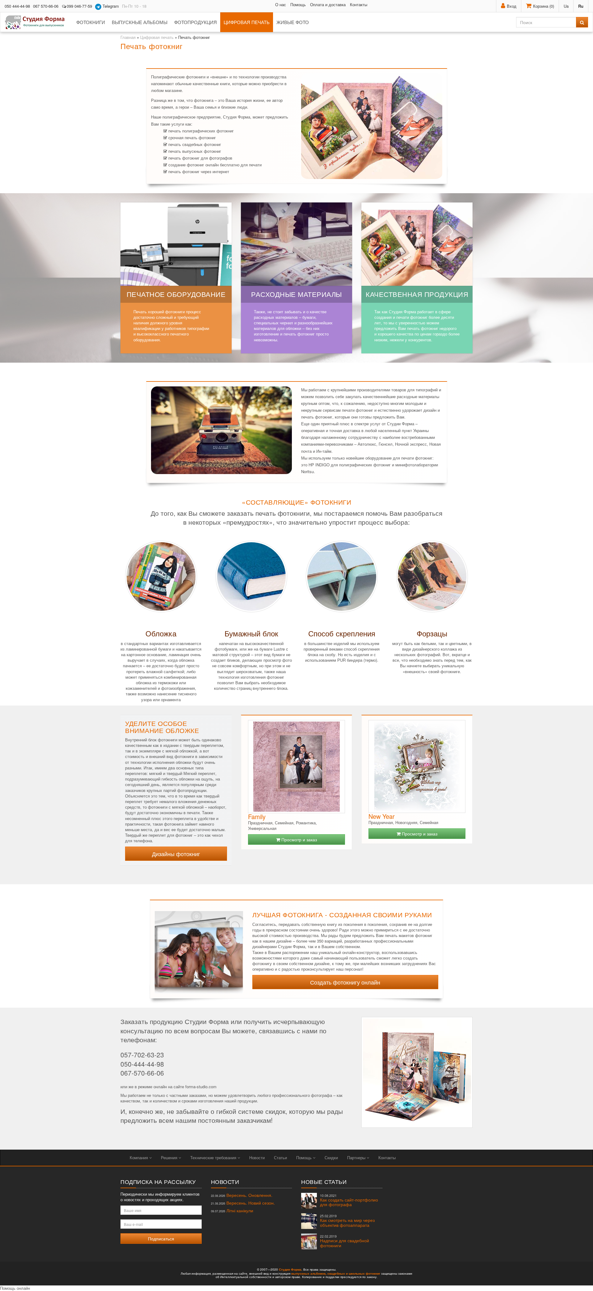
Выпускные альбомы (139, 22)
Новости (257, 1157)
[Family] (296, 767)
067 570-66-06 (45, 6)
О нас (280, 4)
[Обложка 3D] (199, 949)
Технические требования (214, 1157)
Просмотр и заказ (298, 839)
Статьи (280, 1157)
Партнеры (357, 1157)
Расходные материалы (296, 294)
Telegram (110, 6)
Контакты (358, 4)
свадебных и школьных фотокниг (353, 1273)
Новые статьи (324, 1181)
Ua (566, 6)
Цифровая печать (247, 22)
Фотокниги (90, 22)
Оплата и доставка (328, 4)
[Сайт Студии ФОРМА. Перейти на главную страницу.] (38, 22)
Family (257, 816)
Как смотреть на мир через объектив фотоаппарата (347, 1221)
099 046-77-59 (79, 6)
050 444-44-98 (17, 6)
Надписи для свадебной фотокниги (344, 1241)
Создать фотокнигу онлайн (345, 982)
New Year (381, 816)
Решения (170, 1157)
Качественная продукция (417, 294)
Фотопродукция (195, 22)
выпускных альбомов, (308, 1273)
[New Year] (417, 766)
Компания (139, 1157)
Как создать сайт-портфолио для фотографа (349, 1200)
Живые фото (292, 22)
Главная (128, 37)
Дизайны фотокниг (176, 854)
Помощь (298, 4)
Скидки (331, 1157)
